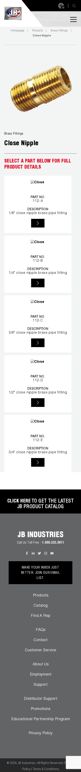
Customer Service (40, 650)
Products (37, 30)
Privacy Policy (40, 733)
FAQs (40, 630)
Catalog (40, 606)
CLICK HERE (19, 501)
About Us (41, 664)
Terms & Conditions (45, 769)
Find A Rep (40, 616)
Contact (40, 640)
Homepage (17, 30)
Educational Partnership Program (40, 719)
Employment (40, 675)
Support (40, 685)
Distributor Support (40, 699)
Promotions (40, 709)
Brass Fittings (59, 30)
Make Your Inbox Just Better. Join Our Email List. (40, 573)
